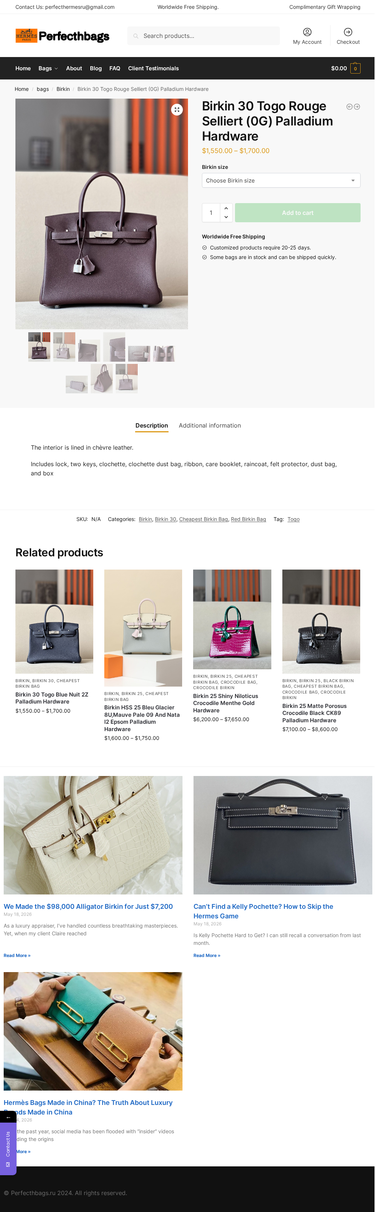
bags (43, 89)
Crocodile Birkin (213, 687)
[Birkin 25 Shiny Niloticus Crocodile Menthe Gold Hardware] (232, 619)
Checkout (348, 42)
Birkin (63, 89)
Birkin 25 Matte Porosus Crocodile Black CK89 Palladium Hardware (314, 713)
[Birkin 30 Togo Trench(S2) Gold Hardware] (357, 106)
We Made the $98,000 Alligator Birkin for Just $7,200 (88, 906)
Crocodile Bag (238, 682)
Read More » (17, 955)
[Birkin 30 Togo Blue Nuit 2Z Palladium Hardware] (54, 622)
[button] (226, 208)
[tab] (152, 425)
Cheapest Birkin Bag (203, 519)
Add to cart (298, 212)
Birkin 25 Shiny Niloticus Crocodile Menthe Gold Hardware (225, 703)
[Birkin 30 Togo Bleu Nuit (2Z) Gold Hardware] (349, 106)
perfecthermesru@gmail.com (80, 7)
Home (22, 89)
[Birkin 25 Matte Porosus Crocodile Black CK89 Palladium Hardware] (321, 622)
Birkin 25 (132, 693)
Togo (294, 519)
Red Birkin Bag (248, 519)
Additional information (210, 425)
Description (151, 425)
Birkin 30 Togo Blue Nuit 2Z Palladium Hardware (51, 698)
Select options (54, 726)
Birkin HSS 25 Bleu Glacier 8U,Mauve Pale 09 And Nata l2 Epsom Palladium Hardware (142, 718)
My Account (307, 42)
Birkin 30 (165, 519)
